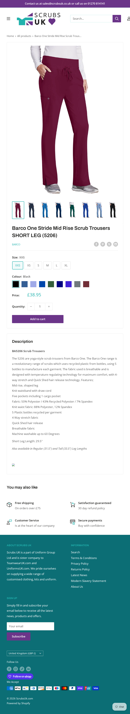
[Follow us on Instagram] (15, 668)
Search (75, 552)
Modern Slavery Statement (88, 581)
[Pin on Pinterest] (102, 244)
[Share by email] (115, 244)
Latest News (79, 575)
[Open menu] (8, 18)
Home (10, 36)
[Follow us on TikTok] (22, 668)
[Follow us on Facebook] (9, 668)
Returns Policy (80, 569)
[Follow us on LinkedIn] (28, 668)
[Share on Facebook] (96, 244)
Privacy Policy (80, 563)
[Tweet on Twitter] (109, 244)
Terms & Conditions (84, 558)
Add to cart (37, 319)
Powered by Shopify (18, 703)
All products (24, 36)
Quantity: (18, 306)
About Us (77, 587)
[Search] (117, 18)
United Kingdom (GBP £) (22, 653)
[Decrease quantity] (31, 306)
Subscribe (18, 636)
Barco (16, 244)
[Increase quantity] (48, 306)
